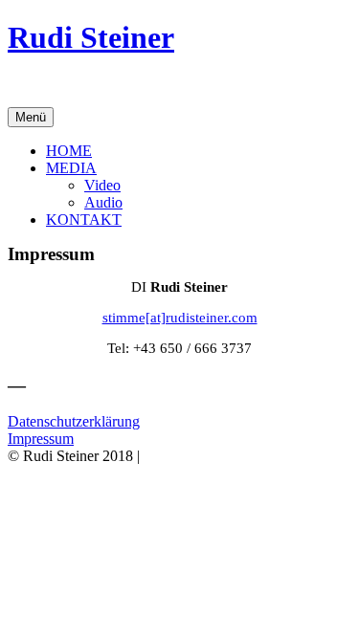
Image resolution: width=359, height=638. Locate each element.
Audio (103, 202)
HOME (69, 151)
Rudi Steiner (91, 37)
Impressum (41, 438)
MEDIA (71, 168)
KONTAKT (84, 219)
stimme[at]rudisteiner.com (180, 317)
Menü (30, 117)
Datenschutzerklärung (74, 421)
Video (102, 185)
